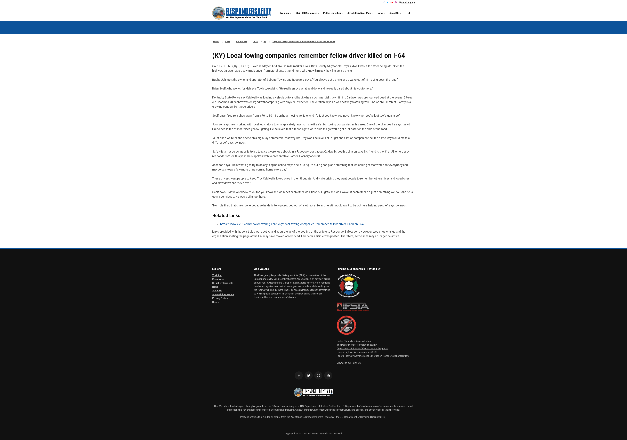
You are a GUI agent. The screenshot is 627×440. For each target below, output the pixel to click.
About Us (394, 13)
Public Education (332, 13)
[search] (409, 13)
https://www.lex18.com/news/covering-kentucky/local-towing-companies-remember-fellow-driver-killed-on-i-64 (292, 224)
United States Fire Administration (354, 341)
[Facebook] (299, 375)
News (381, 13)
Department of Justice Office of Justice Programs (362, 348)
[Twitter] (309, 375)
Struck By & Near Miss (359, 13)
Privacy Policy (220, 298)
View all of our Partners (349, 363)
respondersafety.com (285, 297)
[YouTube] (328, 375)
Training (284, 13)
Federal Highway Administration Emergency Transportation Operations (373, 356)
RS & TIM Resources (306, 13)
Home (215, 302)
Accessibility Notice (223, 294)
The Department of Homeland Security (357, 344)
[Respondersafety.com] (241, 13)
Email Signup (408, 2)
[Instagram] (318, 375)
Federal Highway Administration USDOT (357, 352)
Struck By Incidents (222, 283)
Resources (218, 279)
